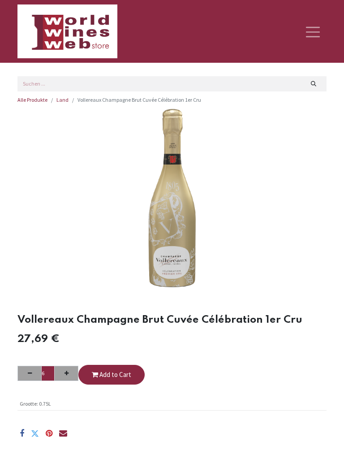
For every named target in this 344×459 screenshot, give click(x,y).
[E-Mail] (63, 433)
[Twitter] (35, 433)
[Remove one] (29, 373)
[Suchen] (314, 83)
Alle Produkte (32, 99)
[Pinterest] (49, 433)
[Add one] (66, 373)
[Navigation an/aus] (313, 31)
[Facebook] (22, 433)
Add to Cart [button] (114, 374)
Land (62, 99)
